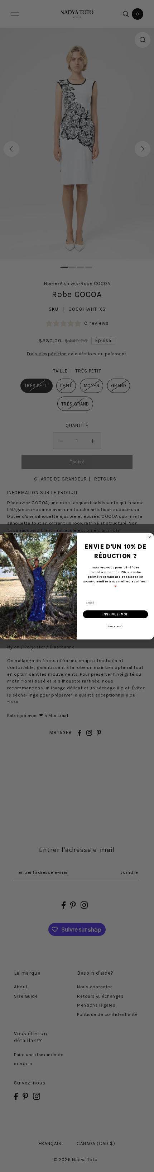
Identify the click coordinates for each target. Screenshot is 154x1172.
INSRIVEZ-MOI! (115, 614)
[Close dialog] (149, 537)
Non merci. (116, 626)
